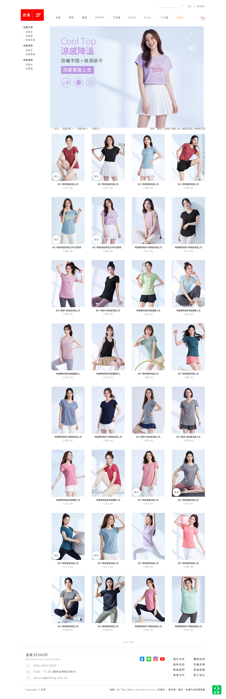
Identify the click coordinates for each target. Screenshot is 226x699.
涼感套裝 (29, 54)
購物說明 (199, 659)
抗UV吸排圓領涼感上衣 (148, 184)
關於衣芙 (179, 659)
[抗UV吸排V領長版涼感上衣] (68, 306)
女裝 (58, 17)
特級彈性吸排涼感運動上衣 (148, 310)
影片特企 (199, 675)
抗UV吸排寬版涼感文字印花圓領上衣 (68, 247)
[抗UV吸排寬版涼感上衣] (68, 180)
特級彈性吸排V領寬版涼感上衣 (148, 247)
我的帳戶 (201, 6)
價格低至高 (199, 129)
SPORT (100, 17)
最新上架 (176, 129)
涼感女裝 (81, 129)
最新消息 (179, 664)
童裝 (84, 17)
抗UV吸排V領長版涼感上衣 (68, 310)
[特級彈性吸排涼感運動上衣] (148, 306)
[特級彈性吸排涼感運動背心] (68, 370)
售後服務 (199, 669)
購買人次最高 (163, 129)
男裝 (71, 17)
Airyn (147, 17)
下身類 (117, 17)
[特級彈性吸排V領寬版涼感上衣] (148, 243)
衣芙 (56, 129)
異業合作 (179, 675)
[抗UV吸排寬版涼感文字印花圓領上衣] (68, 243)
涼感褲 (28, 36)
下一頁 (130, 642)
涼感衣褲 (66, 129)
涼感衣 (28, 32)
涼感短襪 (29, 40)
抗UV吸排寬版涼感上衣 (68, 184)
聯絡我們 (179, 669)
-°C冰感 (164, 17)
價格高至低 (187, 129)
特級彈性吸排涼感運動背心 (68, 374)
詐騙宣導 (199, 664)
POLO (132, 17)
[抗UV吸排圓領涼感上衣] (148, 180)
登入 (190, 6)
